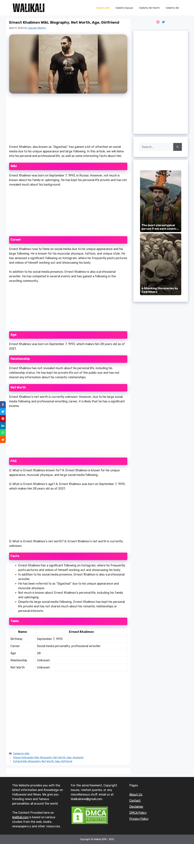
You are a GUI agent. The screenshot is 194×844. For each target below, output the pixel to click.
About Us (135, 794)
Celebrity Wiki (102, 8)
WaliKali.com (20, 817)
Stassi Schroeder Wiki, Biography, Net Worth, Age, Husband (48, 757)
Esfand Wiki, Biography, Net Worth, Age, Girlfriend (42, 761)
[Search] (177, 147)
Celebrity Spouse (124, 8)
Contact (135, 800)
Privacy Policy (139, 819)
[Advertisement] (68, 121)
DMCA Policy (138, 812)
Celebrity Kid (172, 8)
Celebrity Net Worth (149, 8)
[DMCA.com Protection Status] (90, 824)
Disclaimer (136, 806)
